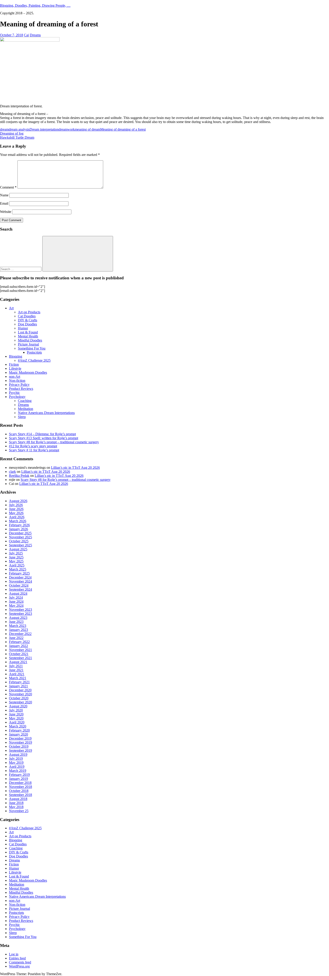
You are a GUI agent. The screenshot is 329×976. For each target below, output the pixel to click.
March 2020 (17, 726)
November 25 (18, 811)
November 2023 (20, 609)
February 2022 (19, 642)
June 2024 (16, 601)
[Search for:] (21, 269)
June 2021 (16, 670)
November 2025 (20, 537)
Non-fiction (17, 380)
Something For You (31, 348)
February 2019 (19, 775)
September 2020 (20, 702)
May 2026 (16, 513)
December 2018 (20, 783)
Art (11, 308)
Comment (8, 187)
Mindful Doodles (30, 340)
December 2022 (20, 634)
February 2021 (19, 682)
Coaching (25, 401)
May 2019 (16, 762)
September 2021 (20, 658)
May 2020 (16, 718)
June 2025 (16, 557)
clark (12, 471)
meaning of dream (87, 129)
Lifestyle (15, 368)
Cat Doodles (27, 316)
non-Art (14, 376)
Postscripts (34, 352)
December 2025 (20, 533)
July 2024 (16, 597)
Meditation (25, 409)
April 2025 (16, 565)
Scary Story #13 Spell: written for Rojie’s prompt (43, 438)
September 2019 (20, 750)
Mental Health (28, 336)
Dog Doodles (27, 324)
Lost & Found (28, 332)
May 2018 (16, 807)
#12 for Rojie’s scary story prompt (33, 446)
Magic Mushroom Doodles (28, 372)
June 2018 (16, 803)
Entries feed (17, 958)
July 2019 (16, 758)
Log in (13, 954)
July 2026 (16, 505)
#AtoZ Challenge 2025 (34, 360)
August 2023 (18, 618)
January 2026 (18, 529)
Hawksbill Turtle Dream (17, 137)
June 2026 (16, 509)
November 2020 (20, 694)
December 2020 (20, 690)
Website (5, 212)
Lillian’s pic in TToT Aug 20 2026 (75, 467)
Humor (23, 328)
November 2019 (20, 742)
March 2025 (17, 569)
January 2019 (18, 779)
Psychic (14, 393)
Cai (26, 35)
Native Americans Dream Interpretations (46, 413)
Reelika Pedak (19, 475)
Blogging (15, 356)
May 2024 (16, 605)
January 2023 (18, 630)
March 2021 (17, 678)
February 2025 (19, 573)
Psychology (17, 397)
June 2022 (16, 638)
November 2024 (20, 581)
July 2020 (16, 710)
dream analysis (19, 129)
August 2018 (18, 799)
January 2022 (18, 646)
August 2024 (18, 593)
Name (4, 195)
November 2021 (20, 650)
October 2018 (18, 791)
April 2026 (16, 517)
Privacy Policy (19, 384)
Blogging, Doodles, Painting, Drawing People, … (35, 5)
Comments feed (20, 962)
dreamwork (67, 129)
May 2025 (16, 561)
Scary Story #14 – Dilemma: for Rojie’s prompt (42, 434)
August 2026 (18, 501)
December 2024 (20, 577)
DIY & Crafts (27, 320)
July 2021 (16, 666)
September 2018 (20, 795)
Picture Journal (28, 344)
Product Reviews (21, 388)
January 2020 (18, 734)
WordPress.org (19, 966)
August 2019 (18, 754)
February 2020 (19, 730)
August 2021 (18, 662)
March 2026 (17, 521)
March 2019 (17, 770)
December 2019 (20, 738)
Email (4, 203)
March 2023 (17, 626)
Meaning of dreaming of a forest (123, 129)
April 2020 (16, 722)
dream (4, 129)
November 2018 (20, 787)
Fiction (14, 364)
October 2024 (18, 585)
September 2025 (20, 545)
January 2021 (18, 686)
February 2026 (19, 525)
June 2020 (16, 714)
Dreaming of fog (12, 133)
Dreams (35, 35)
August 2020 (18, 706)
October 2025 (18, 541)
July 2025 (16, 553)
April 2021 (16, 674)
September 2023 (20, 613)
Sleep (22, 417)
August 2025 (18, 549)
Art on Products (29, 312)
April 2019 (16, 766)
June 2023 (16, 622)
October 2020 (18, 698)
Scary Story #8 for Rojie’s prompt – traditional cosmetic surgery (54, 442)
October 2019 (18, 746)
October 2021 (18, 654)
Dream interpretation (44, 129)
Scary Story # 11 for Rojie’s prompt (34, 450)
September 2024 (20, 589)
